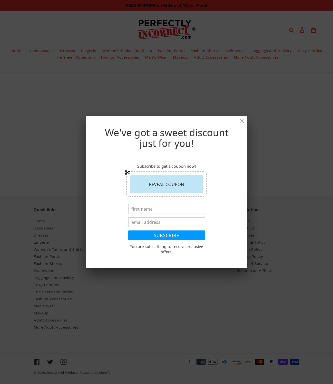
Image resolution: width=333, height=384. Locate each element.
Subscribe (166, 235)
